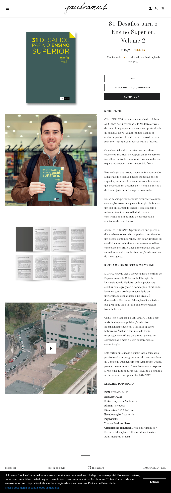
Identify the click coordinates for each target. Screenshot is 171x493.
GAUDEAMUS (150, 467)
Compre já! (132, 96)
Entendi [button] (154, 481)
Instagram (98, 467)
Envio (126, 57)
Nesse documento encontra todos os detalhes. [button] (32, 487)
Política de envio (56, 467)
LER (132, 78)
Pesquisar (10, 467)
